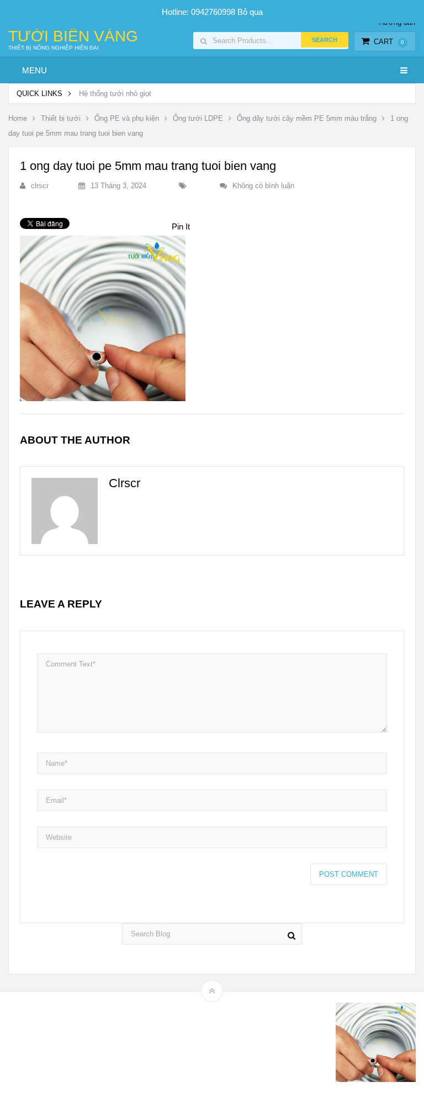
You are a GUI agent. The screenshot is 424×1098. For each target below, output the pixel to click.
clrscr (40, 186)
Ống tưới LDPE (198, 118)
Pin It (181, 226)
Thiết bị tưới (61, 118)
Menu (34, 70)
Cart (389, 42)
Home (17, 118)
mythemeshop (65, 1045)
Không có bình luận (263, 186)
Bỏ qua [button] (250, 12)
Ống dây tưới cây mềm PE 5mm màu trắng (307, 118)
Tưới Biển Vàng (73, 36)
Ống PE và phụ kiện (126, 118)
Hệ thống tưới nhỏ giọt (115, 93)
